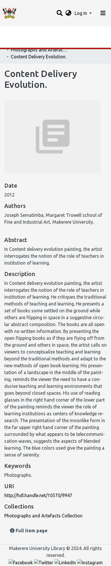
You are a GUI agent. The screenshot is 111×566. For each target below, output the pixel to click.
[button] (68, 13)
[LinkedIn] (65, 562)
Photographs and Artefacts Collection (39, 49)
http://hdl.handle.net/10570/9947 (38, 495)
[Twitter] (44, 562)
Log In (81, 13)
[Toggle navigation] (103, 13)
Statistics (14, 32)
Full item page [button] (31, 530)
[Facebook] (21, 562)
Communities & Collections (32, 43)
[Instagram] (90, 562)
